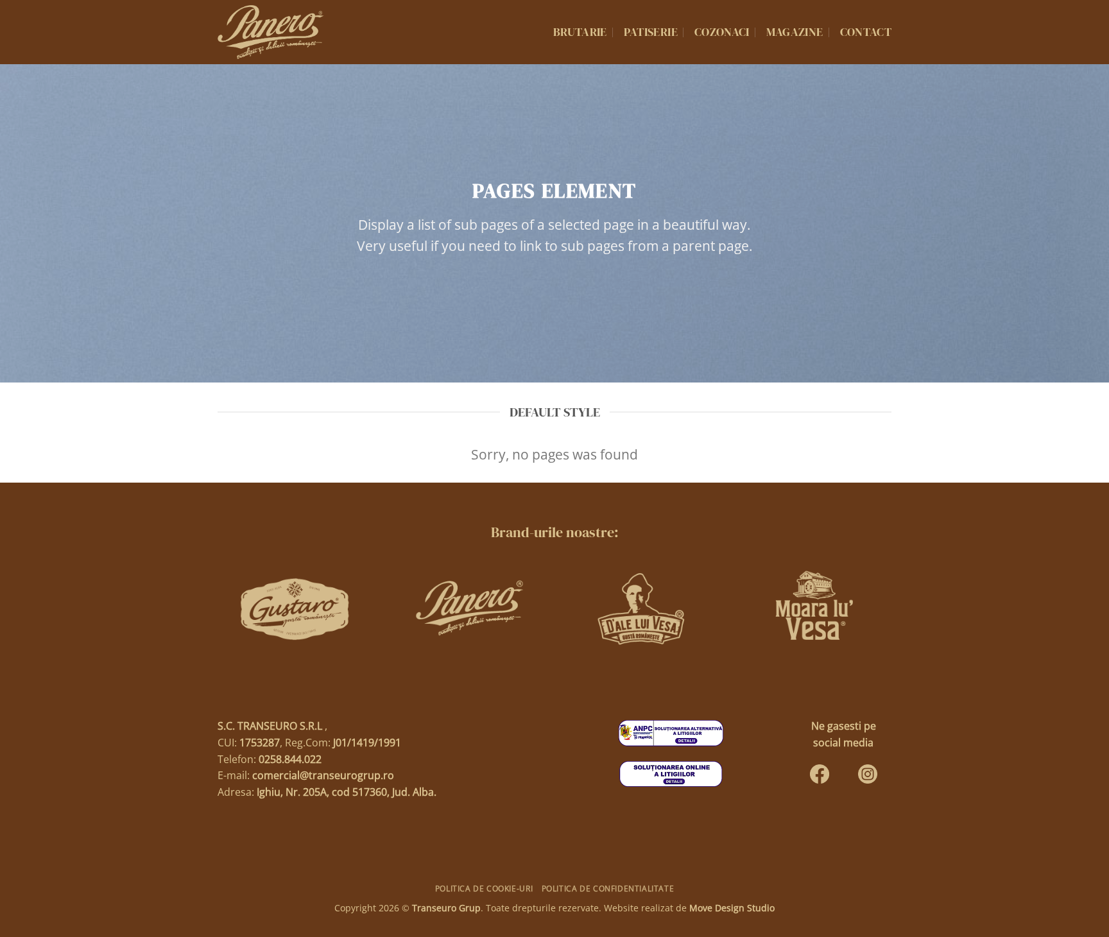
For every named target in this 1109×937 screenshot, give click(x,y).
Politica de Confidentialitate (608, 888)
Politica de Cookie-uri (484, 888)
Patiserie (651, 32)
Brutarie (580, 32)
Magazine (794, 32)
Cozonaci (722, 32)
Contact (865, 32)
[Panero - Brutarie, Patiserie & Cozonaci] (271, 32)
